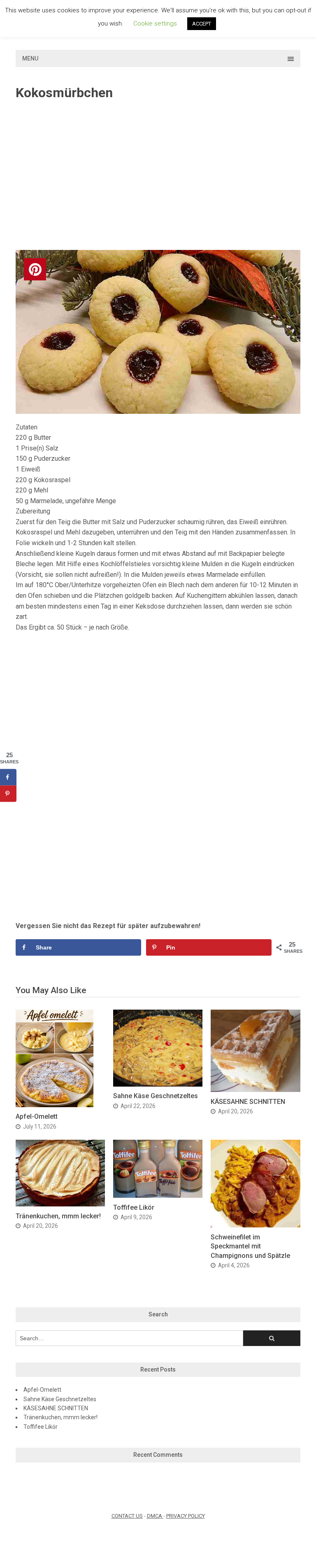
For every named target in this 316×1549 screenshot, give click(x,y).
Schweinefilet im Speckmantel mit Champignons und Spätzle (250, 1246)
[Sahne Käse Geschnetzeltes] (157, 1084)
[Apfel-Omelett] (54, 1105)
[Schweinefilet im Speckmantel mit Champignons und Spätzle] (255, 1225)
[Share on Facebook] (8, 777)
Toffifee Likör (133, 1207)
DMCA (155, 1516)
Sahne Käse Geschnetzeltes (155, 1096)
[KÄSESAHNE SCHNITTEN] (255, 1090)
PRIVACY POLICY (185, 1516)
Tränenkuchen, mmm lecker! (58, 1216)
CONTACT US (127, 1516)
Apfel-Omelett (37, 1116)
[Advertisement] (158, 175)
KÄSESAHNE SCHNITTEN (248, 1102)
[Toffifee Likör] (157, 1195)
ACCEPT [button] (201, 24)
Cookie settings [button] (155, 23)
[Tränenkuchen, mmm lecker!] (60, 1204)
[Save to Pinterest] (8, 793)
